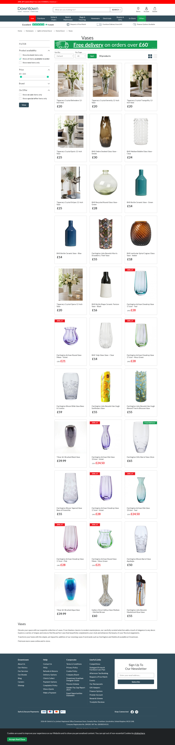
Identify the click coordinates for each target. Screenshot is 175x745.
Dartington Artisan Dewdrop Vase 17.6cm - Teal (140, 305)
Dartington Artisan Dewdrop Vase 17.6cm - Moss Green (140, 356)
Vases (71, 31)
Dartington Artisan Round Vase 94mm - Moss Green (104, 560)
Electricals (107, 18)
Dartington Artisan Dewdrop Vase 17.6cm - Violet (105, 509)
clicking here (139, 733)
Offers (141, 18)
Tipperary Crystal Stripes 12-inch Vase (70, 203)
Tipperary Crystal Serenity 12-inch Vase (105, 101)
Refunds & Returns (50, 671)
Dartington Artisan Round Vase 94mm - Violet (69, 356)
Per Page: (78, 52)
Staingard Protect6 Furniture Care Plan (97, 668)
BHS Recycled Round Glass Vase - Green (105, 203)
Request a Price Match (98, 677)
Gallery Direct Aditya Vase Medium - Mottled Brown (105, 611)
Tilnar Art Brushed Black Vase (68, 457)
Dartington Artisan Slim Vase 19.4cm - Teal (138, 509)
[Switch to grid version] (150, 57)
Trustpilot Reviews (97, 702)
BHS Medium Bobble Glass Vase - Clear (140, 152)
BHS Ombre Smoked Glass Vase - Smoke (104, 152)
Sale (32, 18)
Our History (22, 667)
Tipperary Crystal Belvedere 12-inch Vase (69, 101)
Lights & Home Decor (44, 31)
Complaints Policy (50, 685)
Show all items (36, 59)
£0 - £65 (22, 74)
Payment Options (50, 682)
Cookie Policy (71, 671)
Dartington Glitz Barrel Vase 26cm (140, 457)
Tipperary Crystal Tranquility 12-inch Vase (140, 101)
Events (92, 680)
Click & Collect (49, 678)
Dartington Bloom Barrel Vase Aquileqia (139, 560)
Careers (21, 682)
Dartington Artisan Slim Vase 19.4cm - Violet (103, 458)
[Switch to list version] (155, 57)
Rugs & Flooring (82, 18)
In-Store (132, 18)
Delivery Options (50, 675)
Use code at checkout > (38, 2)
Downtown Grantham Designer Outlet (74, 679)
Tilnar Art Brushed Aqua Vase (68, 610)
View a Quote (48, 689)
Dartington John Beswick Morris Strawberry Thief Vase (104, 254)
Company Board (72, 675)
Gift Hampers (95, 687)
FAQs (45, 667)
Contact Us (47, 664)
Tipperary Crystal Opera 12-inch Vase (69, 305)
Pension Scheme (72, 684)
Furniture (41, 18)
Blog (20, 678)
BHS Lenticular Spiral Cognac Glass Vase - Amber (141, 254)
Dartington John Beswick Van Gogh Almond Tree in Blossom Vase (141, 407)
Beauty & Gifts (120, 18)
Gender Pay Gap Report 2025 (75, 688)
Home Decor (60, 31)
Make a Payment (49, 693)
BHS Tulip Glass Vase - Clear (103, 355)
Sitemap (21, 685)
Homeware (95, 18)
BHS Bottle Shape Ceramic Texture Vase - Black (105, 305)
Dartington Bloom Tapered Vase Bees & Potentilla (69, 509)
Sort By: (57, 52)
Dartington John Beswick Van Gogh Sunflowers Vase (106, 407)
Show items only (33, 55)
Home (20, 31)
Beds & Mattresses (68, 18)
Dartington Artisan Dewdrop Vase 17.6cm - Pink (70, 560)
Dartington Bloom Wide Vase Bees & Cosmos (70, 407)
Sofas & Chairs (54, 18)
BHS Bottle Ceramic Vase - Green (140, 202)
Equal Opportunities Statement (74, 694)
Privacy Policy (72, 667)
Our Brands (22, 675)
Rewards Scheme (96, 698)
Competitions (95, 664)
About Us (21, 664)
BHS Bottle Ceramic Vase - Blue (69, 253)
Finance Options (96, 691)
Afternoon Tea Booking (99, 673)
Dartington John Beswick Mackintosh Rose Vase (137, 611)
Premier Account (96, 695)
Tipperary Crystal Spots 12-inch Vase (69, 152)
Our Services (23, 671)
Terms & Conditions (74, 664)
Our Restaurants (96, 684)
